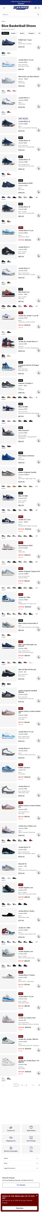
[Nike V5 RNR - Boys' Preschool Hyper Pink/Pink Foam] (9, 421)
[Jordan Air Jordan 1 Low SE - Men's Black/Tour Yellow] (9, 332)
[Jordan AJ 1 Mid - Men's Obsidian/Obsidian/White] (25, 614)
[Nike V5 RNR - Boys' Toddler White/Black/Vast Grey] (9, 510)
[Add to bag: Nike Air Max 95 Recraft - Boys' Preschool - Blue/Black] (38, 678)
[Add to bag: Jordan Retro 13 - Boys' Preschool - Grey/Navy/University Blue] (38, 149)
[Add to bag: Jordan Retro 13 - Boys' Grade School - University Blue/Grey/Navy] (38, 168)
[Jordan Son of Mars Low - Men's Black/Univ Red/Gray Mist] (25, 840)
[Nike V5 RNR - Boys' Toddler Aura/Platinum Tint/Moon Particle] (20, 510)
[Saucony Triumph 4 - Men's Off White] (31, 397)
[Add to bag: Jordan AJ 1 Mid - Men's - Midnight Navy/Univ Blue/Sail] (38, 608)
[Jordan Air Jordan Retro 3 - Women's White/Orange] (9, 356)
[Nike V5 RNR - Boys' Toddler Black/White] (31, 510)
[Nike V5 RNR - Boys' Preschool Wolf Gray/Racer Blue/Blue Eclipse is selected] (3, 421)
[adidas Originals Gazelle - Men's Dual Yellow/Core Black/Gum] (25, 486)
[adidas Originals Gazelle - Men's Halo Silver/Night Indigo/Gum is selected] (3, 486)
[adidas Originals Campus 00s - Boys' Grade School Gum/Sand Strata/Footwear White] (25, 588)
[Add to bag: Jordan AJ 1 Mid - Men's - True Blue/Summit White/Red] (38, 936)
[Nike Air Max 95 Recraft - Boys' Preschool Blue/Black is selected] (3, 684)
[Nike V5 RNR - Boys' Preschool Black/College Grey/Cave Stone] (14, 421)
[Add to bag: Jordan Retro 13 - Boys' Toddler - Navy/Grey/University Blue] (38, 215)
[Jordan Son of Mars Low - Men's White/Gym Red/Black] (20, 840)
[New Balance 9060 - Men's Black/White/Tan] (20, 197)
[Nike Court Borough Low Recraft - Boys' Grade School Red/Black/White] (25, 662)
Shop (5, 1163)
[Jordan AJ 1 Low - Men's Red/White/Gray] (14, 536)
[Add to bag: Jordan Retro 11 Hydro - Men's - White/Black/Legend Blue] (38, 986)
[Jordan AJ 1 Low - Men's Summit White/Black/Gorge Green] (25, 536)
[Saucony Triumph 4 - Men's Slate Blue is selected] (3, 397)
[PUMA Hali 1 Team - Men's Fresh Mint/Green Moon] (9, 53)
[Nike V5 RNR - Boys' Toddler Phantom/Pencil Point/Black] (25, 510)
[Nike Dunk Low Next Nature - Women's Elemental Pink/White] (14, 91)
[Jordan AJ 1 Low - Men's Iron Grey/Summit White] (9, 536)
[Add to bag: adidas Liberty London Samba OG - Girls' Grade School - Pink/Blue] (38, 818)
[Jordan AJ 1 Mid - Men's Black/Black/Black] (31, 614)
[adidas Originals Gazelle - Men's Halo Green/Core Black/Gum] (31, 486)
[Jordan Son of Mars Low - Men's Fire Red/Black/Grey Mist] (31, 840)
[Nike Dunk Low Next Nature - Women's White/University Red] (9, 91)
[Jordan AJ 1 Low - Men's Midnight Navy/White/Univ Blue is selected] (3, 536)
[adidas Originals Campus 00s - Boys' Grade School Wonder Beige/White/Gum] (9, 588)
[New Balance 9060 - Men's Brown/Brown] (31, 197)
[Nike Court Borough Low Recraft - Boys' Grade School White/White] (31, 662)
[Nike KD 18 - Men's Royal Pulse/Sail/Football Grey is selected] (3, 878)
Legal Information (9, 1168)
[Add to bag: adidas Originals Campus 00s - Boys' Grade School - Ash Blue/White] (38, 582)
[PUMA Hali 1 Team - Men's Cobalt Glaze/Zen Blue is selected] (3, 53)
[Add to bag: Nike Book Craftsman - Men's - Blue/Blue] (38, 462)
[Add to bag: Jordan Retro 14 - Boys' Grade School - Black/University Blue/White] (38, 856)
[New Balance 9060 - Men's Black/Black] (14, 197)
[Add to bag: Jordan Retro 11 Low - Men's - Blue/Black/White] (38, 239)
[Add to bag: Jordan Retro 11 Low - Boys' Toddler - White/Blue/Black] (38, 1007)
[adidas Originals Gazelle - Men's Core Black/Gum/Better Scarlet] (20, 486)
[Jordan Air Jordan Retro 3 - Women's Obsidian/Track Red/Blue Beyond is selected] (3, 356)
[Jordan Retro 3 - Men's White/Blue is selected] (3, 112)
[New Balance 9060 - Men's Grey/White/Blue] (9, 197)
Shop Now (19, 1208)
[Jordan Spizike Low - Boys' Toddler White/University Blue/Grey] (9, 904)
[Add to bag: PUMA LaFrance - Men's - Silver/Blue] (38, 778)
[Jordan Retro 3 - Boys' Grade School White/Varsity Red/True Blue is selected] (3, 282)
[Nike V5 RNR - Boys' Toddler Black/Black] (14, 510)
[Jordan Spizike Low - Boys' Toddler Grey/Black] (20, 904)
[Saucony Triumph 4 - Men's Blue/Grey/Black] (25, 397)
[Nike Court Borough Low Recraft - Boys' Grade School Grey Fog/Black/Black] (20, 662)
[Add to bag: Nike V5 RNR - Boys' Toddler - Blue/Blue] (38, 504)
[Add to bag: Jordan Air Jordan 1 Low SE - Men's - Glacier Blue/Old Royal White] (38, 327)
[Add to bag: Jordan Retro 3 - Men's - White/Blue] (38, 106)
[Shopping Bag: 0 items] (39, 7)
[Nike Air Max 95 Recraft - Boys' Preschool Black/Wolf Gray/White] (9, 684)
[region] (21, 2)
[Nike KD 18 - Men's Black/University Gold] (14, 878)
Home (3, 21)
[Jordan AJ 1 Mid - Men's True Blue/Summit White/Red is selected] (3, 942)
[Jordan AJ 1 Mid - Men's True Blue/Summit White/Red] (9, 614)
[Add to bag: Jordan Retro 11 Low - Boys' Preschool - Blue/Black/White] (38, 69)
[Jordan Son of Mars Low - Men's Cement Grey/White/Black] (14, 840)
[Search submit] (38, 14)
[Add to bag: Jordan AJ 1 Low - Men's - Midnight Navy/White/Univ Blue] (38, 530)
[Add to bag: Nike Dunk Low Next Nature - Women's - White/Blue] (38, 85)
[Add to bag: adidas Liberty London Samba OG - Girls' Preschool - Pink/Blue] (38, 724)
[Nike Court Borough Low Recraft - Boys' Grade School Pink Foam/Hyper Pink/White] (9, 662)
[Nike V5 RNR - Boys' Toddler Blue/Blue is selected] (3, 510)
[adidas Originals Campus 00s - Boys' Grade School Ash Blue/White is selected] (3, 588)
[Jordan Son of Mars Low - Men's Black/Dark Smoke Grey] (9, 840)
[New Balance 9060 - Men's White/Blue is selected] (3, 562)
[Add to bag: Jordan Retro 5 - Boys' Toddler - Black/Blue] (38, 256)
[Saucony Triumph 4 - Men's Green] (20, 397)
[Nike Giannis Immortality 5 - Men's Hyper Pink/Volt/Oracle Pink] (9, 635)
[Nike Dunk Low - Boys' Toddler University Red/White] (31, 306)
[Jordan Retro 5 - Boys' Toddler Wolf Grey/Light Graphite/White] (9, 261)
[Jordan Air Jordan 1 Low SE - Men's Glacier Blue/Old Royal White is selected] (3, 332)
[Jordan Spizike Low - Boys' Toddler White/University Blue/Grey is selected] (3, 965)
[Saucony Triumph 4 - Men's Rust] (14, 397)
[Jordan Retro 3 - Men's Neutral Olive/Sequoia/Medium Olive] (9, 112)
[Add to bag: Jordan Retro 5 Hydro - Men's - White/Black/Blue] (38, 920)
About (6, 1158)
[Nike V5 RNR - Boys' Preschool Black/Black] (31, 421)
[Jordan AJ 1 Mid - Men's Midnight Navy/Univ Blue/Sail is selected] (3, 614)
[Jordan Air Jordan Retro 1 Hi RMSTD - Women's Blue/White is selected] (3, 1078)
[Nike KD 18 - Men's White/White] (9, 878)
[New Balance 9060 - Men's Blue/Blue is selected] (3, 197)
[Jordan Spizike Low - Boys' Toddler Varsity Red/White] (14, 904)
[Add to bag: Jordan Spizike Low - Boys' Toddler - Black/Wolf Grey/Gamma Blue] (38, 898)
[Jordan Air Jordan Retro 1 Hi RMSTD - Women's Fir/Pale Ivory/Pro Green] (9, 1078)
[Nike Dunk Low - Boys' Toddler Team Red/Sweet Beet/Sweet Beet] (25, 306)
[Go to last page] (39, 1085)
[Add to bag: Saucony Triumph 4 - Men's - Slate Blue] (38, 392)
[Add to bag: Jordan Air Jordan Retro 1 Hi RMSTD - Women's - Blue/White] (38, 1073)
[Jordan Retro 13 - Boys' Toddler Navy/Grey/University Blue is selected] (3, 221)
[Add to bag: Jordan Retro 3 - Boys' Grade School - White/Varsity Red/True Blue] (38, 277)
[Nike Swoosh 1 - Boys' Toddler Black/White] (9, 446)
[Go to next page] (33, 1085)
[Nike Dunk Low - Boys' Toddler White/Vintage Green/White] (9, 306)
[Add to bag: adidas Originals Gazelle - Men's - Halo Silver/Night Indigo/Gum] (38, 481)
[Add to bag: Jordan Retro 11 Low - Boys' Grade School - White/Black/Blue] (38, 740)
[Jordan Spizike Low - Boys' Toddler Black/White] (25, 904)
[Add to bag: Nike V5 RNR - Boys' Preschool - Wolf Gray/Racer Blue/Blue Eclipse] (38, 415)
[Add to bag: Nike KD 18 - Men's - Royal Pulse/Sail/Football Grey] (38, 873)
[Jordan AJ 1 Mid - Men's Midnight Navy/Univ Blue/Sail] (9, 942)
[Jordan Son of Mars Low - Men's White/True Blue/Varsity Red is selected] (3, 840)
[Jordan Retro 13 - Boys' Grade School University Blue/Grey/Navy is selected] (3, 174)
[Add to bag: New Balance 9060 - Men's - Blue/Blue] (38, 192)
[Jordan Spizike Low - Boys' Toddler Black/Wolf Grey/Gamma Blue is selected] (3, 904)
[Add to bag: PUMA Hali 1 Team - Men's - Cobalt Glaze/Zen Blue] (38, 47)
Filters (5, 33)
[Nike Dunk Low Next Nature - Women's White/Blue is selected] (3, 91)
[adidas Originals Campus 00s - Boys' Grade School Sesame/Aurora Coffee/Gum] (31, 588)
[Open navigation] (3, 7)
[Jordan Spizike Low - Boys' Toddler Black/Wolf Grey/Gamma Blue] (20, 965)
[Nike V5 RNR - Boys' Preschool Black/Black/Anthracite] (25, 421)
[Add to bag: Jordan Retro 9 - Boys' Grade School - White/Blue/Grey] (38, 795)
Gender (13, 33)
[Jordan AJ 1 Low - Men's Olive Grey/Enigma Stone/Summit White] (20, 536)
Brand (22, 33)
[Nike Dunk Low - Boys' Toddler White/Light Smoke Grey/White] (20, 306)
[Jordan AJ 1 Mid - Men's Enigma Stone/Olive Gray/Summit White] (14, 614)
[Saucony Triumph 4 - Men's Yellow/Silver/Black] (9, 397)
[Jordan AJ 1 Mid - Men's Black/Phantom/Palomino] (20, 614)
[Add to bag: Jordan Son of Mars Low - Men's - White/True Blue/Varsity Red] (38, 835)
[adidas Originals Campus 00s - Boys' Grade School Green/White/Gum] (14, 588)
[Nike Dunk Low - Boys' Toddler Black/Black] (14, 306)
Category (31, 33)
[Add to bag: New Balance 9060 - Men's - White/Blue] (38, 556)
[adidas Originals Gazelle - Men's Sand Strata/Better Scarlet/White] (9, 486)
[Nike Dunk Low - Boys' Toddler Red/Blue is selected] (3, 306)
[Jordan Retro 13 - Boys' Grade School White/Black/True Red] (9, 174)
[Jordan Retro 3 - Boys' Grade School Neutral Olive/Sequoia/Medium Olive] (9, 282)
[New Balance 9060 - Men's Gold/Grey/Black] (25, 197)
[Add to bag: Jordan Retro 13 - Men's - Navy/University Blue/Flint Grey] (38, 130)
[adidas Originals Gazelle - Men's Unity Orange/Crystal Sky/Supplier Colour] (14, 486)
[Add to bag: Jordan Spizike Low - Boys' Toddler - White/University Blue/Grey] (38, 960)
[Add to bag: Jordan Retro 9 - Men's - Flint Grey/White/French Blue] (38, 757)
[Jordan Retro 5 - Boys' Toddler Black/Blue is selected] (3, 261)
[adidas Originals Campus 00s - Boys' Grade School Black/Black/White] (20, 588)
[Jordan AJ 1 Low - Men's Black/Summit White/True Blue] (31, 536)
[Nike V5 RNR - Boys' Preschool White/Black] (20, 421)
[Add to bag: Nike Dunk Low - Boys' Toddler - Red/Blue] (38, 301)
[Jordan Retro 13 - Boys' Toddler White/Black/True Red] (9, 221)
